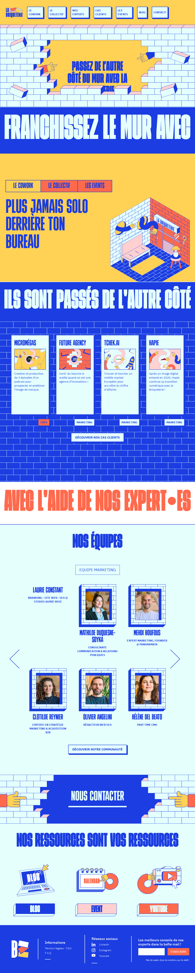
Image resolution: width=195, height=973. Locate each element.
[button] (17, 659)
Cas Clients (100, 12)
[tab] (23, 186)
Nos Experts (78, 12)
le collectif (57, 12)
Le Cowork (35, 12)
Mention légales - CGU (58, 948)
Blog (142, 12)
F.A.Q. (48, 953)
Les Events (123, 12)
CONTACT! (159, 12)
